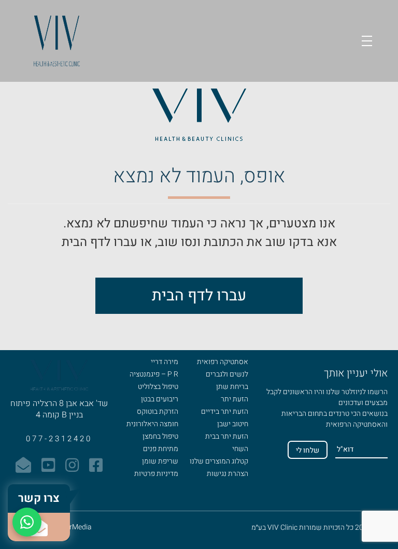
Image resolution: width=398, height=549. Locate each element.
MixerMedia (73, 527)
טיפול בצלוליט (158, 386)
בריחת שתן (232, 386)
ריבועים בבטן (159, 399)
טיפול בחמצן (160, 436)
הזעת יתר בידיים (224, 411)
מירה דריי (164, 361)
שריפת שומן (160, 461)
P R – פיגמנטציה (154, 374)
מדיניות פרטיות (156, 473)
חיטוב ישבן (232, 423)
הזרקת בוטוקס (157, 411)
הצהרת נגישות (227, 473)
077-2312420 (59, 438)
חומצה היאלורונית (152, 423)
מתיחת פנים (160, 448)
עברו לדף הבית (199, 295)
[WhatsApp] (26, 522)
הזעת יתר (234, 399)
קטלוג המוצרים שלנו (219, 461)
